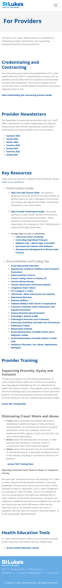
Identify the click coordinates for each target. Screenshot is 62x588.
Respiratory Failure (20, 325)
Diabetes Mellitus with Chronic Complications (33, 303)
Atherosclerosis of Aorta (23, 275)
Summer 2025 (13, 145)
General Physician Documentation (28, 313)
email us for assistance (13, 182)
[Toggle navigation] (56, 5)
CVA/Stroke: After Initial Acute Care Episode (33, 294)
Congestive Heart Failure (23, 287)
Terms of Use (35, 569)
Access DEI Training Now (14, 403)
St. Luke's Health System (29, 572)
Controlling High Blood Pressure (31, 240)
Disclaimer (7, 572)
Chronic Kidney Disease (22, 281)
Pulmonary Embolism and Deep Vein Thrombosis (35, 322)
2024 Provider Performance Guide (27, 211)
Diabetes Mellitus (19, 300)
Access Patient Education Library (22, 547)
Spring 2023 (12, 154)
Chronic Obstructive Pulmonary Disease (30, 284)
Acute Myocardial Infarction (25, 265)
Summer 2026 (13, 135)
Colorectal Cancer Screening (29, 236)
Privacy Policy (18, 569)
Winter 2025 (12, 142)
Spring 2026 (12, 139)
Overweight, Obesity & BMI (24, 316)
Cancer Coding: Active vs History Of (28, 278)
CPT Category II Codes (22, 291)
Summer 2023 (13, 151)
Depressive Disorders (21, 297)
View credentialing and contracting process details (27, 95)
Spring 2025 (12, 148)
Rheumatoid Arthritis (21, 328)
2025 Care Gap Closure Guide (25, 192)
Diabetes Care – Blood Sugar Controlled (35, 243)
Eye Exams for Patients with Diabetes (34, 246)
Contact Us (52, 572)
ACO (4, 569)
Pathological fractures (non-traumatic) (30, 319)
